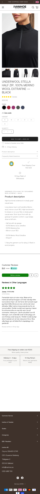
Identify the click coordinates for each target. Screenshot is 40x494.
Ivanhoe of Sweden (7, 422)
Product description (8, 151)
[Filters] (31, 275)
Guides (4, 428)
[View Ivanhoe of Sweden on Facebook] (22, 477)
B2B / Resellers (6, 441)
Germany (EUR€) (18, 484)
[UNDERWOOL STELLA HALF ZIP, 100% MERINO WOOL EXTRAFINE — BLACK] (6, 73)
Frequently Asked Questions (11, 156)
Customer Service (7, 415)
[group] (18, 2)
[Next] (34, 2)
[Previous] (2, 2)
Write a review (15, 275)
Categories (5, 435)
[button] (32, 7)
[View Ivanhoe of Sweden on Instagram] (17, 477)
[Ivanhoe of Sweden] (20, 7)
